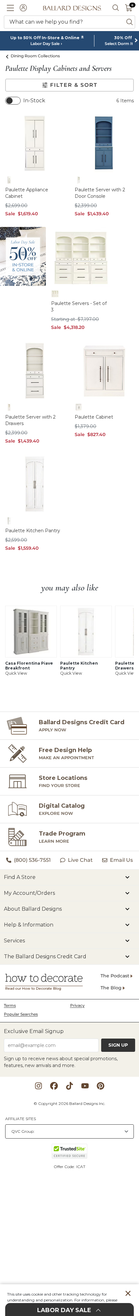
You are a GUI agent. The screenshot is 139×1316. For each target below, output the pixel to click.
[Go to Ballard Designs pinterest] (100, 1086)
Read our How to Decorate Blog (33, 988)
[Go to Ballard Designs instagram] (38, 1086)
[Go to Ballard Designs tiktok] (69, 1086)
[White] (9, 180)
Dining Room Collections (35, 55)
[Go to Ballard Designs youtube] (85, 1086)
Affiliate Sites (20, 1118)
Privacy (77, 1005)
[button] (10, 7)
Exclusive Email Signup (34, 1031)
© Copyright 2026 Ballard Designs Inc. (69, 1103)
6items (125, 100)
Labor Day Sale (44, 44)
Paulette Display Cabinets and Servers (58, 68)
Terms (10, 1005)
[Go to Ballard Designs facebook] (54, 1086)
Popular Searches (21, 1014)
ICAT (80, 1166)
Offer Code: (65, 1166)
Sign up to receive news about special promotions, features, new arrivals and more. (61, 1062)
